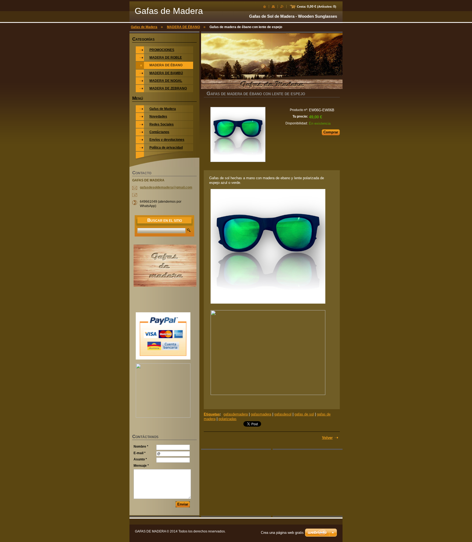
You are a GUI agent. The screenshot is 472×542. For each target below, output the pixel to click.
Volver (327, 438)
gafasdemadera (235, 414)
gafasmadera (261, 414)
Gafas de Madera (144, 27)
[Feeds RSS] (282, 6)
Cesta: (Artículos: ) (316, 6)
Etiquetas (212, 414)
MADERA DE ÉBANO (183, 27)
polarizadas (228, 419)
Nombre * (141, 446)
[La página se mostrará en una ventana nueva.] (238, 135)
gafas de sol (304, 414)
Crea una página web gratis (282, 533)
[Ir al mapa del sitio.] (273, 6)
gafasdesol (282, 414)
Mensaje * (141, 465)
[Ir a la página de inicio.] (264, 6)
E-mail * (140, 453)
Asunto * (140, 459)
